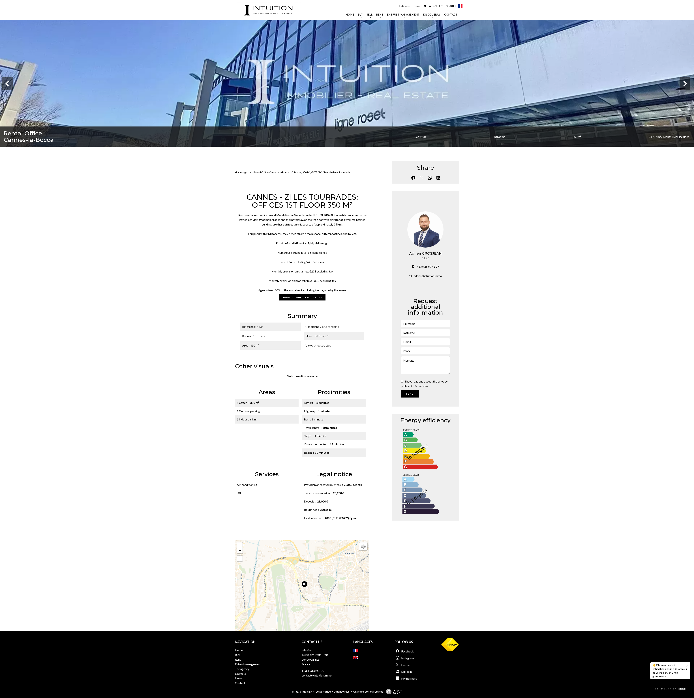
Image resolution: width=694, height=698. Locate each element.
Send (410, 394)
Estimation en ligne (670, 688)
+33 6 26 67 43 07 (428, 266)
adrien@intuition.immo (428, 276)
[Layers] (363, 546)
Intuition (307, 650)
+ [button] (240, 545)
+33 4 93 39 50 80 (444, 6)
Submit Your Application (302, 297)
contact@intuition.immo (317, 675)
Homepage (241, 172)
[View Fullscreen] (240, 558)
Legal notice (323, 691)
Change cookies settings (368, 691)
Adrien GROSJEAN (425, 253)
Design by (397, 691)
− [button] (240, 550)
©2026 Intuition (302, 691)
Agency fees (342, 691)
